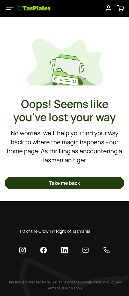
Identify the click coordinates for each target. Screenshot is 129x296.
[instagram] (22, 250)
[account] (108, 8)
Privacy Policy (104, 282)
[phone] (106, 250)
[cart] (120, 8)
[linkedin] (64, 250)
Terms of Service (59, 288)
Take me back (64, 183)
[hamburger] (9, 8)
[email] (85, 250)
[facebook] (43, 250)
